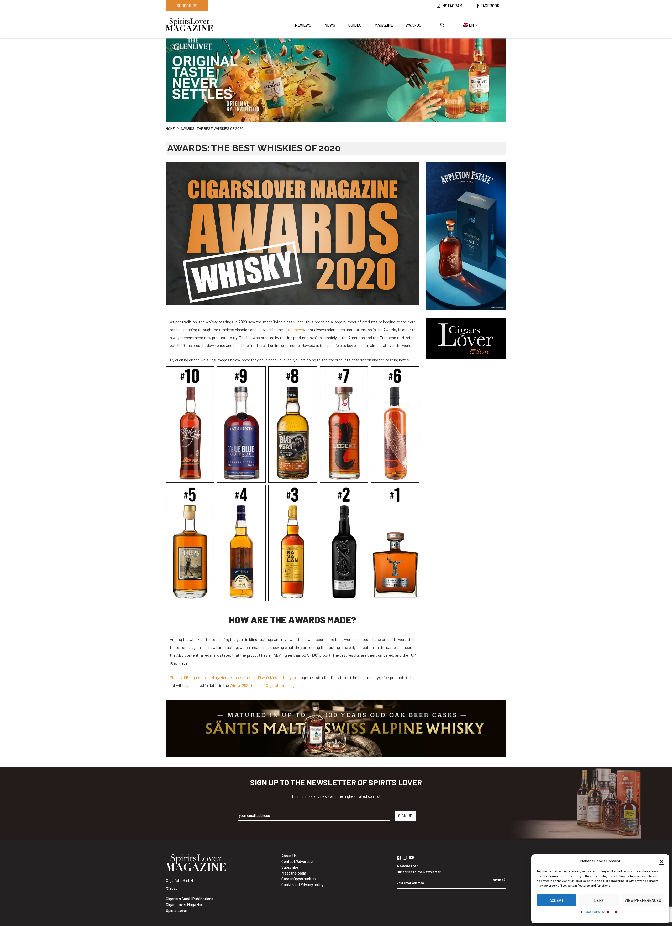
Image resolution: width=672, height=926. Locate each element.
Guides (354, 25)
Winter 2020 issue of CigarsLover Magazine (267, 685)
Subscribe (187, 5)
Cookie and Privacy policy (302, 884)
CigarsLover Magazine (184, 904)
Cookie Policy (595, 911)
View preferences (642, 900)
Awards (413, 25)
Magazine (384, 25)
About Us (289, 855)
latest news (294, 329)
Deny (599, 900)
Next (510, 79)
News (329, 25)
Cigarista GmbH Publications (189, 898)
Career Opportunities (298, 878)
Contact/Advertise (297, 861)
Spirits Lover (176, 910)
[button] (661, 860)
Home (170, 128)
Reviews (303, 25)
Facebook (490, 5)
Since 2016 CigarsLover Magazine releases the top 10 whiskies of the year (233, 677)
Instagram (451, 5)
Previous (162, 79)
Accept (556, 900)
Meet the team (293, 873)
